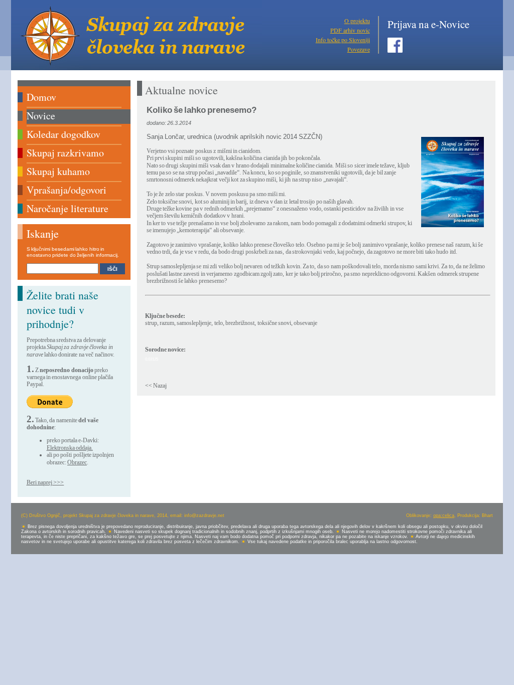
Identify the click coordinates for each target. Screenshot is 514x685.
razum (167, 322)
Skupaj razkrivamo (65, 152)
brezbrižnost (239, 322)
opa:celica (443, 515)
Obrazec (77, 462)
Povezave (358, 49)
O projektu (357, 21)
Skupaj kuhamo (58, 171)
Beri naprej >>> (45, 482)
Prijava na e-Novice (428, 24)
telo (218, 322)
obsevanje (305, 322)
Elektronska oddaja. (70, 447)
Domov (41, 97)
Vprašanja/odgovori (66, 190)
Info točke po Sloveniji (343, 40)
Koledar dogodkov (63, 134)
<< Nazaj (156, 385)
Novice (41, 115)
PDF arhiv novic (350, 30)
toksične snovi (274, 322)
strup (151, 322)
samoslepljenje (194, 322)
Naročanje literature (67, 208)
